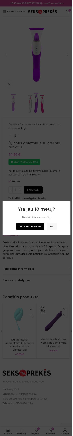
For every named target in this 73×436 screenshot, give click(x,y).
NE (51, 226)
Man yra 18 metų (30, 226)
